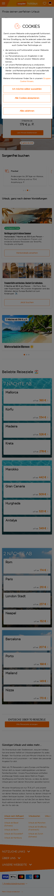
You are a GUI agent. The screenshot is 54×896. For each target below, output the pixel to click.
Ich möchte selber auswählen (27, 89)
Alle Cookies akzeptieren (27, 98)
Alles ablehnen (27, 110)
